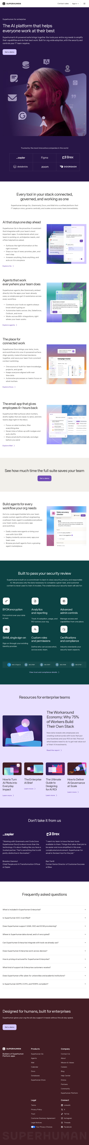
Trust (33, 1114)
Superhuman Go (37, 1054)
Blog (62, 1071)
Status (63, 1080)
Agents (34, 1058)
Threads (67, 1123)
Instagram (68, 1118)
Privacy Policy (36, 1109)
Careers (64, 1067)
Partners (64, 1084)
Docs (33, 1071)
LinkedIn (67, 1105)
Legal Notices (36, 1123)
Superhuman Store (38, 1080)
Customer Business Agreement (43, 1118)
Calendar (34, 1067)
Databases (35, 1076)
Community (65, 1089)
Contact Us (65, 1054)
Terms (33, 1105)
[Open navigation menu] (84, 4)
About (63, 1058)
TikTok (66, 1114)
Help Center (65, 1076)
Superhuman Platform (69, 1093)
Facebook (68, 1127)
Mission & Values (67, 1063)
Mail (32, 1063)
